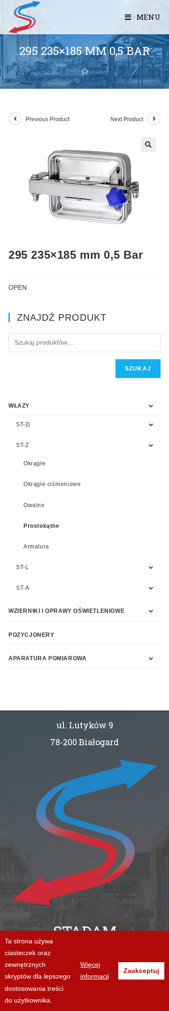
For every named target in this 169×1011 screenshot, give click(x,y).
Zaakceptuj (141, 970)
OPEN (17, 287)
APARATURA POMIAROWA (47, 658)
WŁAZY (19, 405)
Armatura (36, 546)
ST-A (22, 588)
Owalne (34, 505)
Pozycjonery (31, 635)
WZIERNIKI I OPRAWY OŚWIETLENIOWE (66, 611)
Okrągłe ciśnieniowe (52, 484)
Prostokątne (41, 526)
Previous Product (47, 119)
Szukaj (138, 368)
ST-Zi (23, 424)
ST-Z (22, 445)
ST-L (22, 567)
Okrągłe (34, 463)
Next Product (126, 119)
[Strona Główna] (85, 72)
